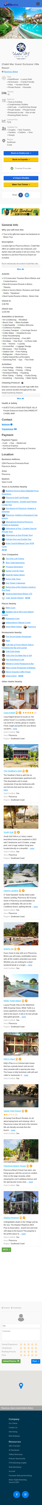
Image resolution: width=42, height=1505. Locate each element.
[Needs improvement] (24, 1343)
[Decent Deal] (28, 1354)
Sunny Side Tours (13, 579)
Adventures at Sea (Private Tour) (19, 535)
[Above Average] (32, 1347)
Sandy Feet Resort (12, 1111)
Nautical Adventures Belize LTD (19, 594)
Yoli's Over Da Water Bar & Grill (19, 656)
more (15, 729)
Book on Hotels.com (20, 153)
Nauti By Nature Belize (15, 575)
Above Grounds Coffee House (18, 672)
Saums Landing (11, 890)
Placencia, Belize (10, 72)
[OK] (28, 1343)
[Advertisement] (21, 1276)
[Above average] (32, 1343)
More (19, 269)
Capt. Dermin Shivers (15, 598)
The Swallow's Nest (13, 771)
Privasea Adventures (14, 567)
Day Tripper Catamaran (15, 583)
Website (6, 424)
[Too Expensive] (20, 1354)
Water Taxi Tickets (20, 185)
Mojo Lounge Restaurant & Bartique (20, 668)
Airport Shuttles (22, 178)
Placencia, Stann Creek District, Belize (17, 1408)
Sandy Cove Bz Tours (15, 571)
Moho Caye (10, 608)
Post (35, 1361)
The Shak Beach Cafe (15, 660)
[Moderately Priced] (24, 1354)
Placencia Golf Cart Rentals (17, 498)
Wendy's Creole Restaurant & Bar (20, 664)
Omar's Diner (11, 676)
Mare (8, 641)
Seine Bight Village (14, 627)
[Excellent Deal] (35, 1354)
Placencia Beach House (15, 1166)
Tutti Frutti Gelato (13, 651)
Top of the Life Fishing (15, 559)
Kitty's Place (9, 1059)
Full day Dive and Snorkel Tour (18, 539)
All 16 (27, 598)
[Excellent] (35, 1343)
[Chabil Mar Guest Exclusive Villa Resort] (20, 195)
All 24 (20, 676)
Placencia (32, 627)
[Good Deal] (32, 1354)
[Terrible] (20, 1343)
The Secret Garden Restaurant (18, 637)
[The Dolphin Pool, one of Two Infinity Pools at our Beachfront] (21, 23)
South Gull (8, 832)
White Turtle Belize (12, 1001)
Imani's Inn (9, 949)
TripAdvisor (7, 429)
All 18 (4, 550)
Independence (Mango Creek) (18, 623)
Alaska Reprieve (11, 1218)
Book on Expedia (20, 160)
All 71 (5, 1250)
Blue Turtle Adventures (15, 563)
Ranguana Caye (12, 619)
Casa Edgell (9, 713)
